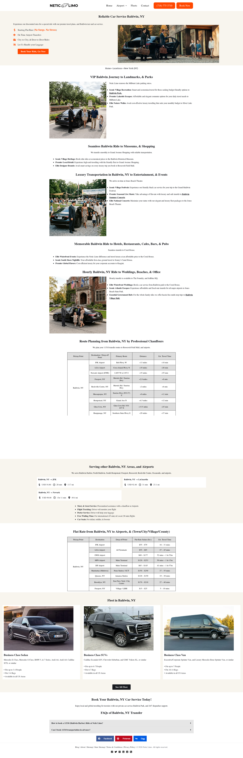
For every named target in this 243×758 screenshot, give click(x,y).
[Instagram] (119, 752)
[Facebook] (112, 752)
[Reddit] (127, 752)
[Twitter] (116, 752)
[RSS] (131, 752)
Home (108, 68)
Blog (77, 747)
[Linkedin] (123, 752)
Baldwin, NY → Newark (49, 492)
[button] (125, 5)
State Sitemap (99, 747)
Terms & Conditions (114, 747)
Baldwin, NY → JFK (47, 479)
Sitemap (90, 747)
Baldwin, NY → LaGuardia (136, 479)
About (82, 747)
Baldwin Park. (115, 93)
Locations (117, 68)
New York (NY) (131, 68)
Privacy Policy (129, 747)
